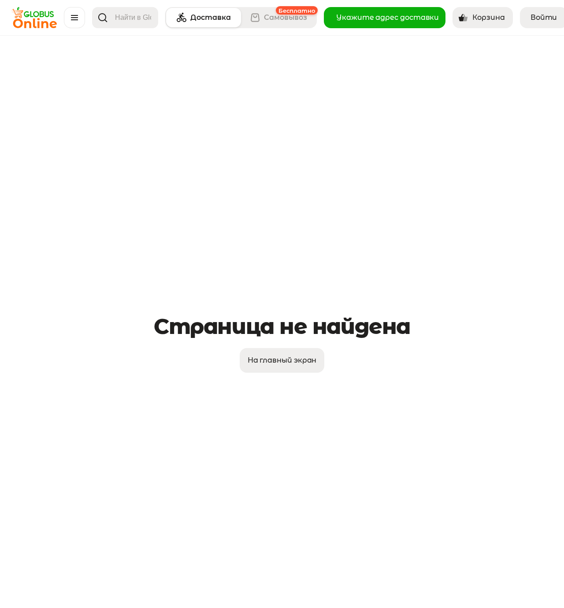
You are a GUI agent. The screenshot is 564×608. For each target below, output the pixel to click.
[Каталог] (74, 17)
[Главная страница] (34, 26)
